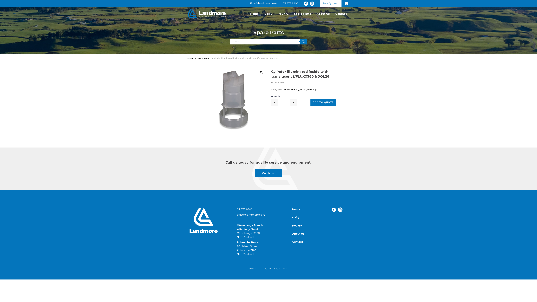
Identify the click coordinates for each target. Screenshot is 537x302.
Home (254, 13)
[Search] (303, 41)
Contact (341, 13)
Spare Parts (302, 13)
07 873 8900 (290, 3)
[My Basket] (347, 3)
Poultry (283, 13)
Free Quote (329, 3)
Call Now (268, 173)
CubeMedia (283, 269)
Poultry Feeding (308, 89)
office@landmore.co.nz (263, 3)
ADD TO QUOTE (323, 102)
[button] (261, 72)
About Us (323, 13)
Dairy (268, 13)
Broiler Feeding (291, 89)
